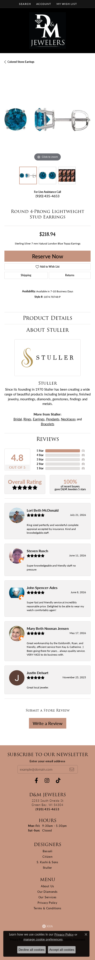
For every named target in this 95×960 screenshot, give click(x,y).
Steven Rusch (37, 550)
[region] (47, 119)
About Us (47, 886)
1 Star (40, 468)
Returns (69, 275)
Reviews (47, 439)
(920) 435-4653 (47, 195)
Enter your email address (47, 761)
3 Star (40, 459)
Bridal (17, 419)
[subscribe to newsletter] (72, 769)
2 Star (40, 464)
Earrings (39, 419)
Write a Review (48, 723)
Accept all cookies (61, 949)
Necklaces (68, 419)
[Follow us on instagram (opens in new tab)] (46, 780)
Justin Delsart (37, 672)
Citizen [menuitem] (47, 856)
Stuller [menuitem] (47, 867)
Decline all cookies (31, 949)
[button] (24, 4)
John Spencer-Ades (42, 587)
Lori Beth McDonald (43, 510)
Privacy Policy (47, 902)
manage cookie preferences (43, 939)
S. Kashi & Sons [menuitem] (47, 862)
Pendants (52, 419)
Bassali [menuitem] (47, 851)
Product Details (47, 318)
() (83, 451)
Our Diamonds (47, 891)
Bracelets (47, 424)
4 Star (40, 455)
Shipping (26, 275)
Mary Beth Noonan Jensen (48, 628)
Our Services (47, 897)
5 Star (40, 451)
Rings (27, 419)
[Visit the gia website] (47, 926)
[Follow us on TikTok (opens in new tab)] (58, 780)
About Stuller (47, 330)
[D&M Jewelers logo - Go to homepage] (47, 30)
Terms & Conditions (47, 908)
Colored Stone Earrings (21, 62)
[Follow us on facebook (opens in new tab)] (36, 780)
